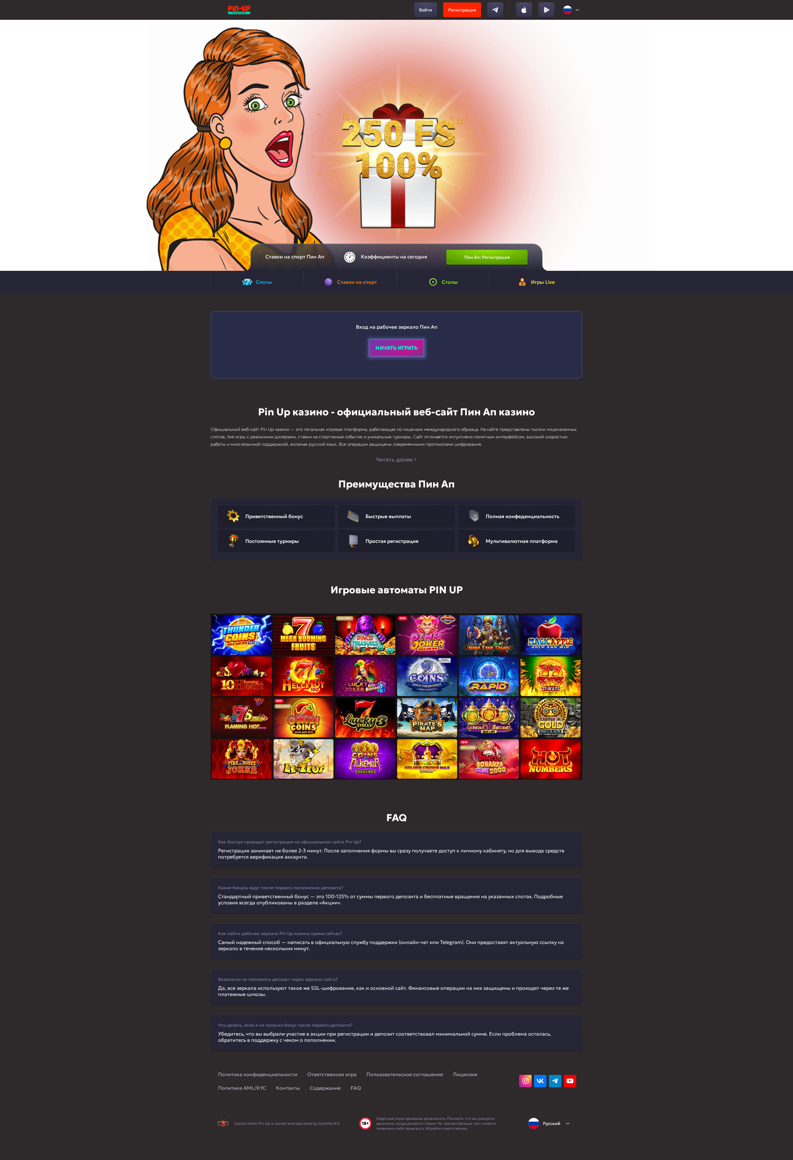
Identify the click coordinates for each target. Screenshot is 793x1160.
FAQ (356, 1088)
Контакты (288, 1088)
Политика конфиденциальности (257, 1074)
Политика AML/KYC (242, 1088)
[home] (239, 10)
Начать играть (396, 347)
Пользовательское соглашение (404, 1074)
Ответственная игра (332, 1074)
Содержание (325, 1088)
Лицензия (465, 1074)
